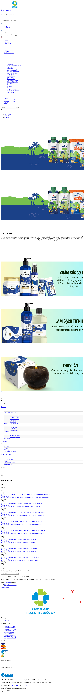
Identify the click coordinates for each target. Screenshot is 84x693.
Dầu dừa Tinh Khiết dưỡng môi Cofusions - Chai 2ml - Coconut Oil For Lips (21, 524)
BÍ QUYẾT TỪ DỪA (10, 100)
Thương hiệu (7, 43)
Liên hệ (6, 103)
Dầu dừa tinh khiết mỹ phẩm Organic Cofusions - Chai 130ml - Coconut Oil (20, 560)
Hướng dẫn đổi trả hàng (10, 629)
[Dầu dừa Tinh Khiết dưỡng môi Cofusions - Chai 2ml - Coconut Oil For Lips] (21, 521)
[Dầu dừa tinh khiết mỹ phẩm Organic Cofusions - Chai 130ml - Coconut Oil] (21, 557)
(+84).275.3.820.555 (6, 10)
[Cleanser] (42, 320)
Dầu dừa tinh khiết (12, 70)
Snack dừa (10, 77)
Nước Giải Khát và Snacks (14, 65)
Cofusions (6, 51)
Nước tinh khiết (11, 79)
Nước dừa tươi (11, 76)
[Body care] (42, 272)
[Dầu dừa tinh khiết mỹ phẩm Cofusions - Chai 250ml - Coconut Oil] (19, 548)
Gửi (18, 573)
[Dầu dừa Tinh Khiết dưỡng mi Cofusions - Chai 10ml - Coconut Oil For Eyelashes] (23, 530)
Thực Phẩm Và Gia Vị (13, 64)
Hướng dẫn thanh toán (10, 627)
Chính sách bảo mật (9, 632)
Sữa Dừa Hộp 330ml (12, 82)
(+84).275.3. (8, 582)
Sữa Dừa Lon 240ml (12, 80)
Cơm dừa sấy (13, 422)
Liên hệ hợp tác (5, 587)
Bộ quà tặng (10, 68)
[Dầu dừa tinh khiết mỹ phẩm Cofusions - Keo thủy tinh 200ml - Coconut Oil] (21, 503)
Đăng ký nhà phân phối (10, 638)
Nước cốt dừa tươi (12, 73)
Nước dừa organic (12, 89)
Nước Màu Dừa (11, 74)
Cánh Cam (24, 685)
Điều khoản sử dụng (9, 633)
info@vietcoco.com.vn (10, 585)
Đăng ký (6, 26)
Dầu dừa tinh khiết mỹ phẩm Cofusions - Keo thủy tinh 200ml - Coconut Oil (20, 506)
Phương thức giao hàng (10, 636)
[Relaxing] (42, 367)
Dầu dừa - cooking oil (13, 71)
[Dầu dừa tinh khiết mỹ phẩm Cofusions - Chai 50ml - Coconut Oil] (18, 539)
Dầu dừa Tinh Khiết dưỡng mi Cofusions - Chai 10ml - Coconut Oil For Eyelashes (22, 533)
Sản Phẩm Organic (9, 53)
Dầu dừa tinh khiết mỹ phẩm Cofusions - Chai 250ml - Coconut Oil (18, 551)
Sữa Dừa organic (11, 92)
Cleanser (9, 85)
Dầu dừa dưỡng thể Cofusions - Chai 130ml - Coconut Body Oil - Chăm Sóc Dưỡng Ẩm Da (25, 497)
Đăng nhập (7, 27)
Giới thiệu (6, 42)
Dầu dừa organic (11, 87)
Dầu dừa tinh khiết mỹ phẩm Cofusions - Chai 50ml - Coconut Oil (18, 542)
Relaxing (9, 86)
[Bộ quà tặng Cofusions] (42, 392)
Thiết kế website (15, 685)
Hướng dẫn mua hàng (9, 101)
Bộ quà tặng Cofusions (10, 451)
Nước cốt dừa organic (13, 90)
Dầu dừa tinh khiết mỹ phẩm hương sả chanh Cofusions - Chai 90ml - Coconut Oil (22, 515)
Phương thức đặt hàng (9, 635)
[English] (1, 38)
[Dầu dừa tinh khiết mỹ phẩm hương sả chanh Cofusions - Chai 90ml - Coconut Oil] (23, 512)
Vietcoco (6, 50)
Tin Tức (6, 98)
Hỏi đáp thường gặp (9, 630)
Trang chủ (6, 40)
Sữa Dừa (9, 67)
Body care (10, 83)
